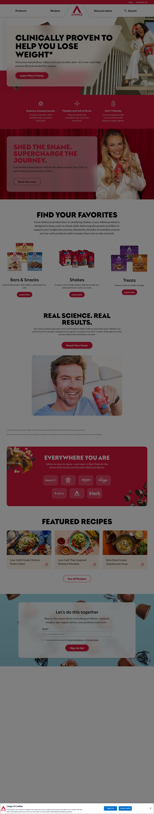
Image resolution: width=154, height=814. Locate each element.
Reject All (110, 808)
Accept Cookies (125, 808)
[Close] (150, 808)
